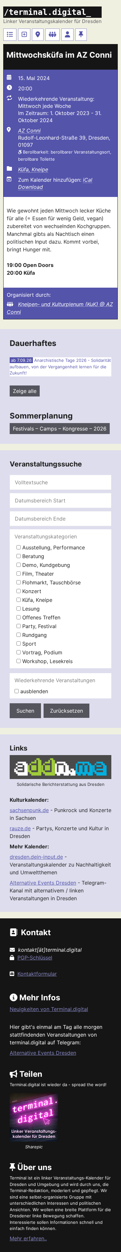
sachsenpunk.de (29, 810)
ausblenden (33, 691)
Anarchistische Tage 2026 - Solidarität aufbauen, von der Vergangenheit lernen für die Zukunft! (60, 366)
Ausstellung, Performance (53, 547)
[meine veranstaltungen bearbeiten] (67, 35)
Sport (28, 643)
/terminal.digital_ (47, 12)
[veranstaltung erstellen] (24, 35)
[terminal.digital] (9, 35)
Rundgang (34, 635)
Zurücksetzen (66, 710)
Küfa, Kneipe (33, 169)
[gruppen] (52, 35)
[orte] (38, 35)
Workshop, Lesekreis (47, 661)
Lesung (30, 608)
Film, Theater (37, 573)
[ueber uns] (81, 35)
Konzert (31, 591)
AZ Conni (29, 130)
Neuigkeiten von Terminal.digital (49, 1009)
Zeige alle (24, 391)
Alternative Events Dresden (43, 882)
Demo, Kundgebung (45, 565)
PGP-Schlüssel (34, 957)
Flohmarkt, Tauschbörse (51, 582)
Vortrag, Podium (41, 652)
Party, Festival (38, 626)
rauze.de (20, 828)
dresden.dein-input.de (36, 857)
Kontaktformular (37, 974)
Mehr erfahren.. (28, 1238)
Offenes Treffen (40, 617)
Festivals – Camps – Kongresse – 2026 (59, 428)
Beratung (32, 556)
